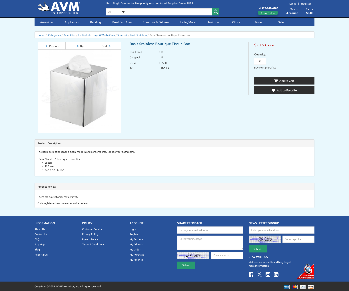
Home (40, 35)
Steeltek (122, 35)
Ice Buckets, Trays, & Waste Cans (96, 35)
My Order (135, 249)
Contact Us (41, 234)
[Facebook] (251, 275)
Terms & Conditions (93, 244)
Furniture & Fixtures (156, 22)
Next (104, 45)
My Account (136, 239)
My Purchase (137, 254)
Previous (54, 45)
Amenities (46, 22)
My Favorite (136, 259)
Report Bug (41, 254)
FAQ (37, 239)
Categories (54, 35)
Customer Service (92, 229)
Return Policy (90, 239)
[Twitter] (259, 275)
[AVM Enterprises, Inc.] (62, 7)
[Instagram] (268, 275)
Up (81, 45)
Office (236, 22)
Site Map (40, 244)
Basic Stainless (138, 35)
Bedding (95, 22)
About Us (40, 229)
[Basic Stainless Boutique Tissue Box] (79, 91)
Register (306, 3)
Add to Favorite (286, 90)
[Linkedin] (276, 275)
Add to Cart (286, 80)
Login (292, 3)
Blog (37, 249)
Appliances (72, 22)
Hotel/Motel (188, 22)
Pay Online (269, 13)
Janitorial (213, 22)
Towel (258, 22)
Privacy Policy (90, 234)
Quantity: (260, 54)
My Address (136, 244)
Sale (281, 22)
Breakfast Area (122, 22)
